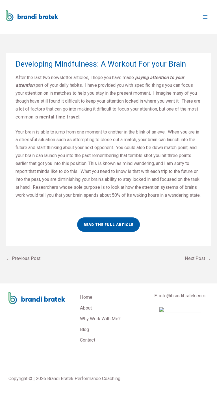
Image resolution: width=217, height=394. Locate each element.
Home (86, 297)
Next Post (198, 258)
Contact (87, 340)
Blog (84, 329)
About (86, 308)
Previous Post (23, 258)
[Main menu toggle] (205, 17)
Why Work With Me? (100, 318)
